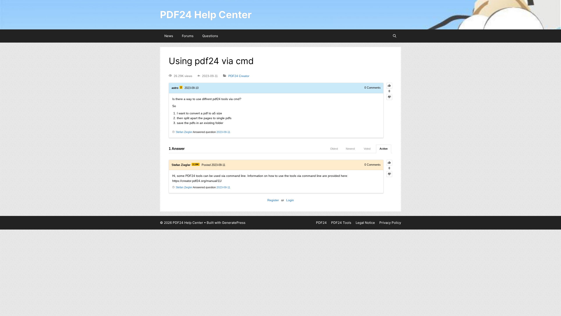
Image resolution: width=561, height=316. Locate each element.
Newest (350, 148)
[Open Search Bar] (394, 36)
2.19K (195, 164)
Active (384, 148)
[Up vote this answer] (389, 163)
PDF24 (321, 223)
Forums (188, 36)
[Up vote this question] (389, 86)
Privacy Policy (390, 223)
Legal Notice (365, 223)
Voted (367, 148)
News (168, 36)
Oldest (334, 148)
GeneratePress (233, 223)
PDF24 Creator (238, 76)
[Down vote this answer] (389, 174)
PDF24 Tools (341, 223)
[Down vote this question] (389, 97)
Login (290, 200)
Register (273, 200)
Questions (210, 36)
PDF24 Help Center (206, 15)
